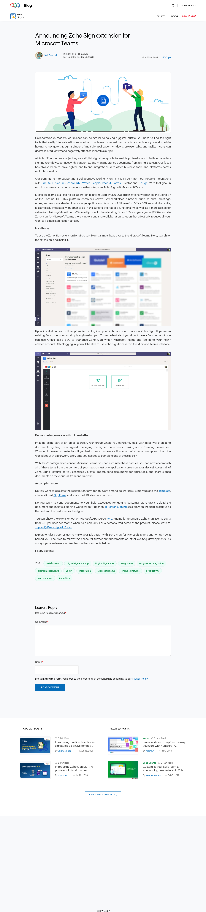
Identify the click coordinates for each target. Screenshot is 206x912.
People (96, 183)
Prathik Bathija (153, 775)
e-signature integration (151, 563)
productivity (152, 570)
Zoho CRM (73, 183)
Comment (41, 621)
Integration (85, 570)
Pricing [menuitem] (174, 16)
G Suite (46, 183)
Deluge (143, 183)
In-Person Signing (116, 506)
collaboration (53, 563)
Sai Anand (50, 55)
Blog (28, 5)
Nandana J (63, 775)
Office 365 (58, 183)
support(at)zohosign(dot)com (53, 527)
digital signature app (78, 563)
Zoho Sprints (149, 763)
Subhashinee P (65, 751)
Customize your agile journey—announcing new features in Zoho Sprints (164, 768)
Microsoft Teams (106, 570)
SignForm (60, 495)
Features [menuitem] (160, 16)
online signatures (130, 570)
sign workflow (45, 578)
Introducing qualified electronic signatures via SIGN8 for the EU (74, 744)
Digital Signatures (104, 563)
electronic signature (48, 570)
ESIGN (69, 570)
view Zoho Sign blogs (102, 794)
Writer (86, 183)
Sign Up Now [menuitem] (189, 16)
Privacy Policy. (140, 678)
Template (164, 490)
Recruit (106, 183)
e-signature (127, 563)
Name (38, 662)
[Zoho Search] (173, 5)
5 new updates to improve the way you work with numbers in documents (164, 744)
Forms (117, 183)
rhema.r (150, 751)
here (109, 518)
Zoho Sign (64, 578)
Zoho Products (188, 5)
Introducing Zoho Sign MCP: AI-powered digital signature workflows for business (74, 768)
